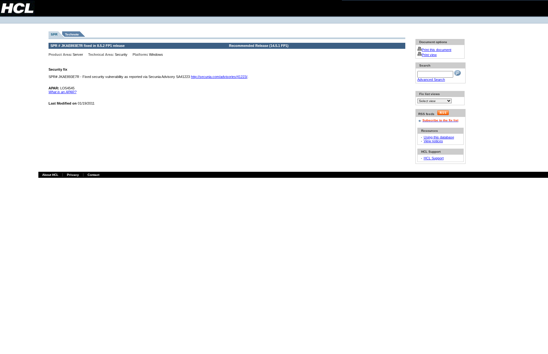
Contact (93, 175)
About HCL (50, 175)
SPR (54, 34)
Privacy (73, 175)
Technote (72, 34)
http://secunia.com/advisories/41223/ (219, 77)
